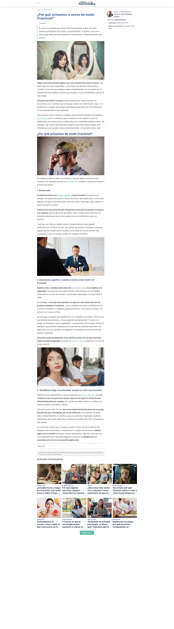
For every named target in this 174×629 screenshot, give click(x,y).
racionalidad (42, 118)
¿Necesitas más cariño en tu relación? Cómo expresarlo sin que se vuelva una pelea (99, 490)
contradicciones (78, 288)
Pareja (90, 485)
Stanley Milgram (88, 395)
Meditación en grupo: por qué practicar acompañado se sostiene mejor (123, 524)
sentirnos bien (77, 341)
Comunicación (67, 485)
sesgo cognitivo (64, 195)
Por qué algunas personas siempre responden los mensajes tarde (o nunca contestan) (74, 490)
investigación (72, 182)
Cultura (39, 10)
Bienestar (40, 519)
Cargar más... (87, 533)
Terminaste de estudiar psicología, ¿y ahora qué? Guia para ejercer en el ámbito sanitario (99, 524)
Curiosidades (48, 10)
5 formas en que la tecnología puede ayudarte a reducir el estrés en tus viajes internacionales (72, 524)
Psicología (41, 485)
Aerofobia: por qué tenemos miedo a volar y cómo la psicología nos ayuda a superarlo (125, 490)
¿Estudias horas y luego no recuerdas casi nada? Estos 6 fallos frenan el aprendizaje (49, 490)
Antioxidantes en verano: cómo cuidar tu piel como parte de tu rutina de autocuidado (48, 524)
